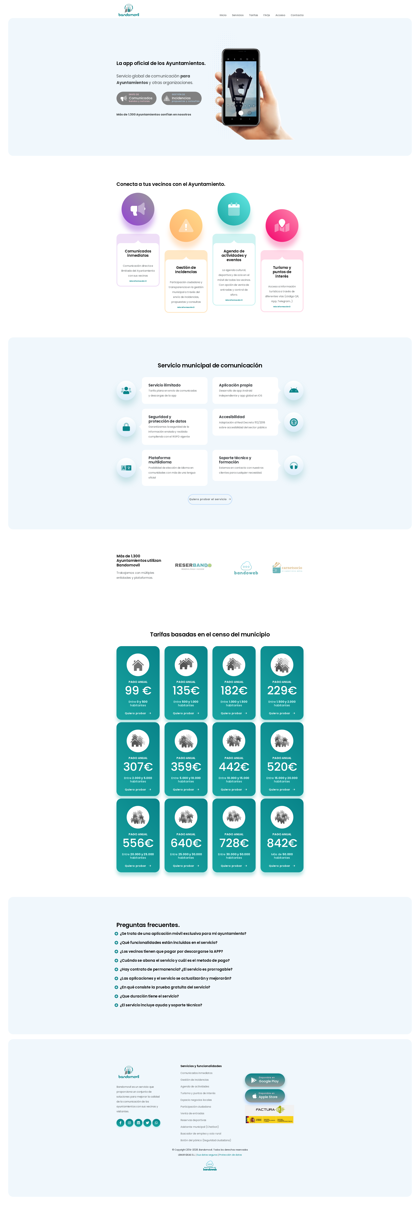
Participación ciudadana (195, 1107)
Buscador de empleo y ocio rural (200, 1133)
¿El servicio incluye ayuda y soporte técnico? (161, 1005)
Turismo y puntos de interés (197, 1093)
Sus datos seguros (207, 1154)
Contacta (297, 15)
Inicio (223, 15)
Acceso (280, 15)
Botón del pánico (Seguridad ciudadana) (205, 1140)
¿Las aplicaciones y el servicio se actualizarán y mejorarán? (175, 978)
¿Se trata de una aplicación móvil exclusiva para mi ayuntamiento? (183, 933)
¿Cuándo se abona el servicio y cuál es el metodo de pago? (175, 960)
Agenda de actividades (194, 1086)
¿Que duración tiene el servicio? (149, 996)
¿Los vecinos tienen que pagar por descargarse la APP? (171, 951)
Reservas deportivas (193, 1120)
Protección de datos (230, 1154)
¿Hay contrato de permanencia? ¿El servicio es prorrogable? (176, 969)
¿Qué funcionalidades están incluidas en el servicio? (168, 942)
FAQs (266, 15)
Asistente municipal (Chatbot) (199, 1127)
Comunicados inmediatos (196, 1073)
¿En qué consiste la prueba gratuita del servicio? (165, 987)
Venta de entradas (192, 1113)
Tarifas (253, 15)
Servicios (238, 15)
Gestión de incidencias (194, 1080)
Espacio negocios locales (196, 1100)
